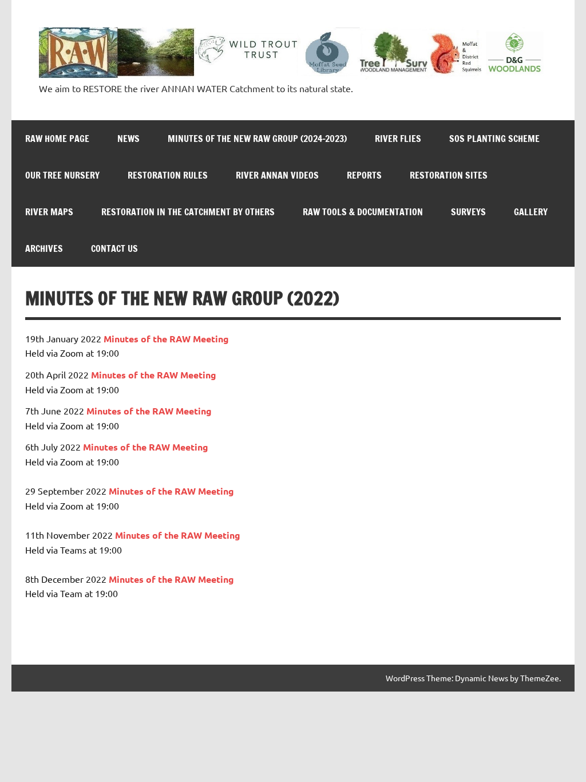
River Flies (398, 138)
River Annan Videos (277, 175)
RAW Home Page (57, 138)
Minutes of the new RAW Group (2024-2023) (257, 138)
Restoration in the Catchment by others (188, 212)
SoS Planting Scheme (494, 138)
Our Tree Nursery (62, 175)
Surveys (468, 212)
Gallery (531, 212)
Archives (44, 248)
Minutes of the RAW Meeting (153, 375)
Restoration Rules (168, 175)
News (128, 138)
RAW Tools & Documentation (363, 212)
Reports (364, 175)
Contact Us (114, 248)
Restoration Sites (449, 175)
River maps (49, 212)
